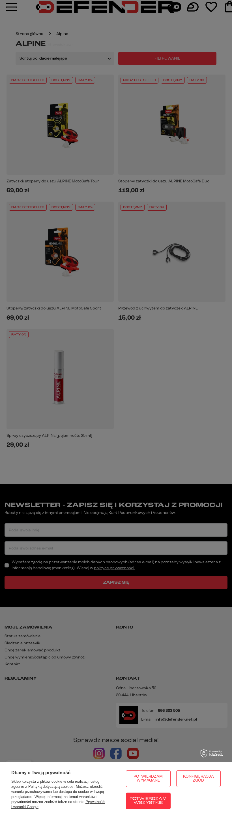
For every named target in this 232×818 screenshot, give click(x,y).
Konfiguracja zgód (198, 779)
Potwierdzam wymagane (148, 779)
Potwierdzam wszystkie (148, 801)
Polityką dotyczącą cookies (51, 786)
